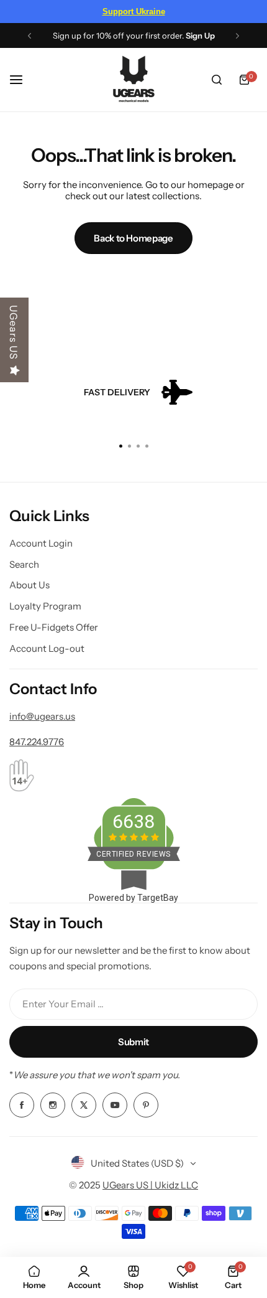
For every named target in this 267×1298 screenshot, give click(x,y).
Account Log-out (46, 648)
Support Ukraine (133, 11)
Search (24, 564)
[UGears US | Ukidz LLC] (133, 79)
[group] (133, 392)
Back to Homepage (133, 238)
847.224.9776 (36, 742)
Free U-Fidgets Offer (53, 627)
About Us (29, 585)
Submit (133, 1042)
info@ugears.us (42, 716)
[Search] (216, 79)
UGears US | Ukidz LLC (150, 1185)
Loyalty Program (45, 606)
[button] (29, 35)
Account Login (41, 543)
